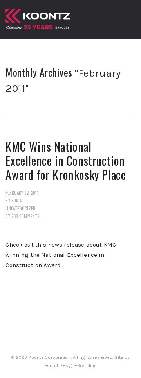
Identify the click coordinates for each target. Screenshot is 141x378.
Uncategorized (20, 208)
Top (134, 371)
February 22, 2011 (21, 193)
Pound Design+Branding (71, 365)
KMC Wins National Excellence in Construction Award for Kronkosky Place (65, 160)
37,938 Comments (22, 216)
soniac (17, 200)
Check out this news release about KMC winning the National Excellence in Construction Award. (60, 255)
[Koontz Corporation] (37, 19)
